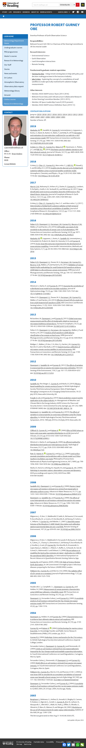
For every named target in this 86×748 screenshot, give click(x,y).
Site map (19, 744)
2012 (75, 114)
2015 (60, 114)
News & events (46, 12)
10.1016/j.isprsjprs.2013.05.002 (50, 340)
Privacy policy (60, 742)
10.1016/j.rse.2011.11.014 (43, 373)
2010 (80, 114)
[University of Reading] (10, 5)
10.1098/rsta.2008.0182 (60, 464)
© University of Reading (23, 742)
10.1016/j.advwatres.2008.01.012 (68, 494)
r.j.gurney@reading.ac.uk (13, 147)
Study (4, 12)
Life (10, 12)
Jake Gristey (36, 79)
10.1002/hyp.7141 (37, 450)
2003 (63, 117)
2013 (70, 114)
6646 (6, 160)
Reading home (3, 16)
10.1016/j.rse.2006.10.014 (70, 529)
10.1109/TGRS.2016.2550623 (62, 235)
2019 (39, 114)
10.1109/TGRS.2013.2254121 (62, 355)
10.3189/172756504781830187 (66, 680)
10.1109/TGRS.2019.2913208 (41, 143)
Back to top (27, 744)
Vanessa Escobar (38, 74)
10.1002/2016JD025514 (51, 214)
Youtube (82, 12)
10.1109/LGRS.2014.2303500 (41, 308)
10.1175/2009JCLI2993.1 (39, 438)
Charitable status (39, 742)
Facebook (78, 12)
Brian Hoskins (17, 154)
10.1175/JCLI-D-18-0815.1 (52, 155)
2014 (65, 114)
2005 (53, 117)
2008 (37, 117)
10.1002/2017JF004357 (39, 200)
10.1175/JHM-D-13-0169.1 (40, 294)
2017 (49, 114)
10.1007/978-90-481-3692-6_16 (59, 408)
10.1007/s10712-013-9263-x (65, 326)
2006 (48, 117)
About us (35, 12)
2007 (43, 117)
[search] (78, 5)
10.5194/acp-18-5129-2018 (48, 176)
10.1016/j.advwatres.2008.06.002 (55, 506)
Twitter (73, 12)
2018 (44, 114)
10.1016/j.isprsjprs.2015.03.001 (50, 275)
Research (17, 12)
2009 (32, 117)
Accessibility (50, 742)
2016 (55, 114)
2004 (58, 117)
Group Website (10, 164)
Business (26, 12)
